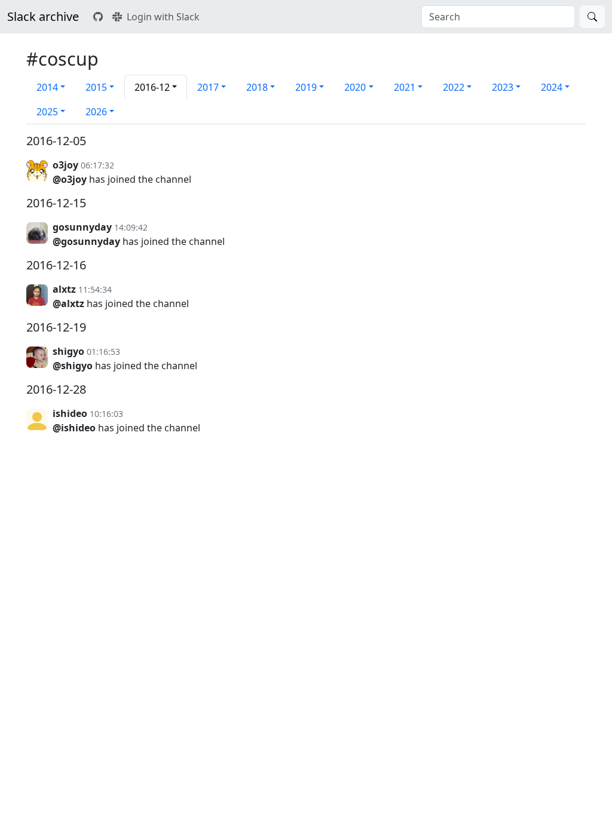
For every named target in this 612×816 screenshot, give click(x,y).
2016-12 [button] (152, 87)
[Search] (592, 16)
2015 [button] (96, 87)
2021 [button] (404, 87)
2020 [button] (355, 87)
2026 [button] (96, 111)
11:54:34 (95, 289)
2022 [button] (453, 87)
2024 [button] (551, 87)
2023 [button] (502, 87)
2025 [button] (47, 111)
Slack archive (43, 16)
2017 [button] (208, 87)
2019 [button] (306, 87)
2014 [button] (47, 87)
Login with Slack (163, 16)
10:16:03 (106, 413)
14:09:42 (131, 227)
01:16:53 (103, 351)
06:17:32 (97, 165)
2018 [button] (257, 87)
